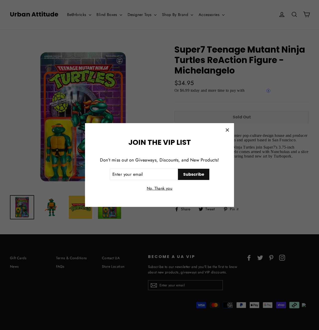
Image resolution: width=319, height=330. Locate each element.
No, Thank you (159, 188)
